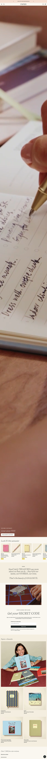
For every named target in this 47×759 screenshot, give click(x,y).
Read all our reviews (4, 754)
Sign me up (23, 626)
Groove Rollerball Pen (15, 554)
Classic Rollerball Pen (36, 554)
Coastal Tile (3, 711)
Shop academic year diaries (7, 534)
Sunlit (25, 711)
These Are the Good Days (6, 740)
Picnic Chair (26, 740)
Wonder (2, 554)
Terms (16, 630)
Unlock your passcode (16, 621)
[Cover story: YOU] (23, 271)
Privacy (19, 630)
